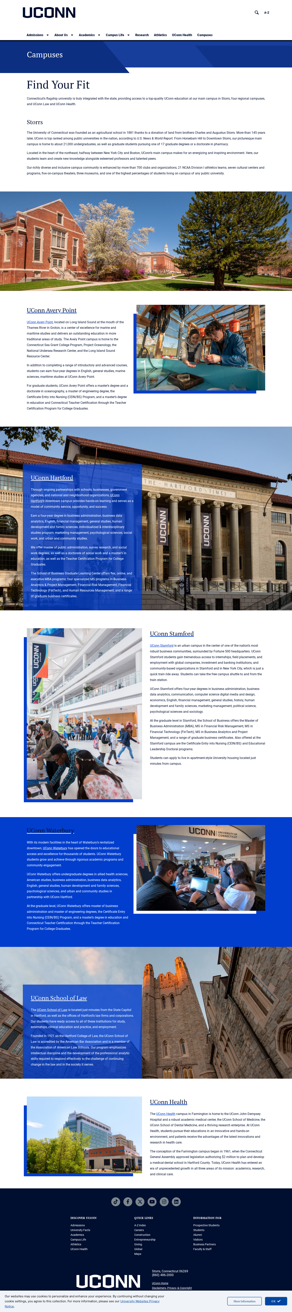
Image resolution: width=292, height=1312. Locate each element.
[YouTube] (152, 1201)
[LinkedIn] (176, 1201)
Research (142, 35)
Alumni (197, 1234)
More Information (244, 1301)
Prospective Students (206, 1225)
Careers (139, 1230)
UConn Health (182, 35)
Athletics (160, 35)
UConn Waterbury (55, 848)
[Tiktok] (115, 1201)
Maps (137, 1253)
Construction (142, 1234)
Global (138, 1249)
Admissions (35, 35)
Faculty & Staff (202, 1249)
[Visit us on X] (139, 1201)
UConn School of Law (52, 1010)
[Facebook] (127, 1201)
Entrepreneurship (145, 1239)
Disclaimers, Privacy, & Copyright (172, 1288)
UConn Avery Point (40, 322)
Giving (138, 1244)
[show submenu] (48, 35)
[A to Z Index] (266, 12)
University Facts (80, 1230)
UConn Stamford (161, 645)
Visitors (198, 1239)
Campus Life (115, 35)
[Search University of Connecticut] (256, 12)
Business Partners (204, 1244)
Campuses (205, 35)
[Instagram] (164, 1201)
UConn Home (160, 1283)
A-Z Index (140, 1225)
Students (198, 1230)
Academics (87, 35)
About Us (61, 35)
